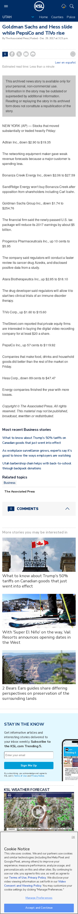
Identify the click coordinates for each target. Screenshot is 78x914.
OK (73, 837)
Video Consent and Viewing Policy (35, 884)
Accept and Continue (39, 908)
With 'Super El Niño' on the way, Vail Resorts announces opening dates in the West (36, 637)
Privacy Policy (37, 878)
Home (43, 17)
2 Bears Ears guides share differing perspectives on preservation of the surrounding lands (35, 693)
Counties (57, 17)
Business (9, 482)
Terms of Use (20, 775)
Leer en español (65, 62)
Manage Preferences (39, 898)
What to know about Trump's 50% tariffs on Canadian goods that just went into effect (35, 581)
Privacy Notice (37, 775)
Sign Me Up (29, 765)
